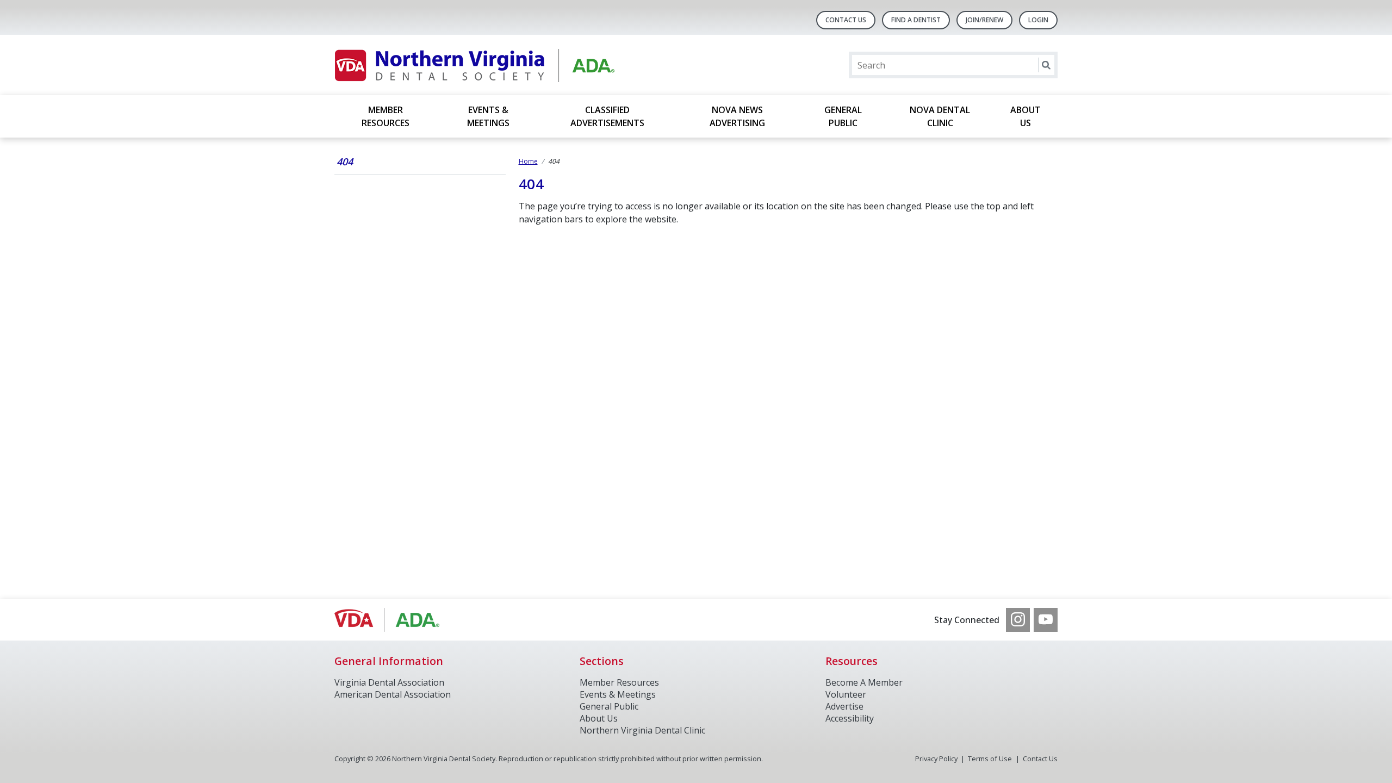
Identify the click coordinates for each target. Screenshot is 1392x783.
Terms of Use (990, 758)
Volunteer (845, 694)
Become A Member (864, 682)
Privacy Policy (936, 758)
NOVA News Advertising (737, 116)
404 (345, 161)
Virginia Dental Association (389, 682)
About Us (1025, 116)
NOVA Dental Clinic (940, 116)
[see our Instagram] (1018, 620)
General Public (843, 116)
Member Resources (385, 116)
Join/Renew (984, 19)
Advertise (844, 706)
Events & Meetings (488, 116)
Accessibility (849, 718)
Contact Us (845, 19)
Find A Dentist (916, 19)
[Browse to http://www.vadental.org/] (389, 620)
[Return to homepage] (475, 65)
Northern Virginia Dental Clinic (642, 730)
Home (528, 161)
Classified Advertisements (607, 116)
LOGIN (1038, 19)
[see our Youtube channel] (1046, 620)
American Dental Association (392, 694)
